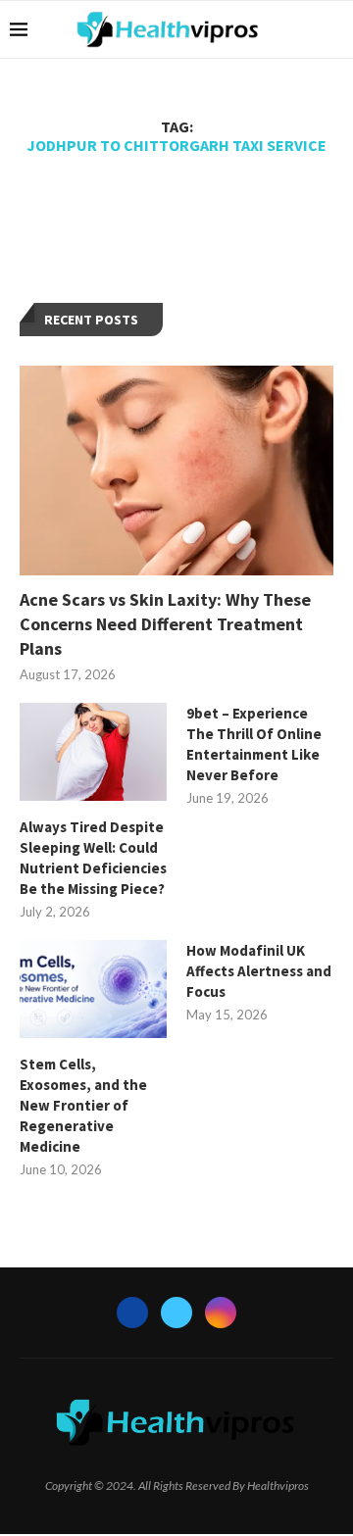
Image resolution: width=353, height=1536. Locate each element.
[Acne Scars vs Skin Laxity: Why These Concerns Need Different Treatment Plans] (176, 470)
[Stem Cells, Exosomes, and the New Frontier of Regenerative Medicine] (93, 989)
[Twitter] (176, 1312)
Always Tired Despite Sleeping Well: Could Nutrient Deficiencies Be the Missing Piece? (93, 858)
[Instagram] (220, 1312)
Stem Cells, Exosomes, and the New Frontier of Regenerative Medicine (83, 1105)
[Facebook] (132, 1312)
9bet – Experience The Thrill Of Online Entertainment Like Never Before (254, 744)
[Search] (333, 29)
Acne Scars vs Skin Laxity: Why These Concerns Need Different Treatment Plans (165, 624)
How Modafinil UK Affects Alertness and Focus (258, 971)
